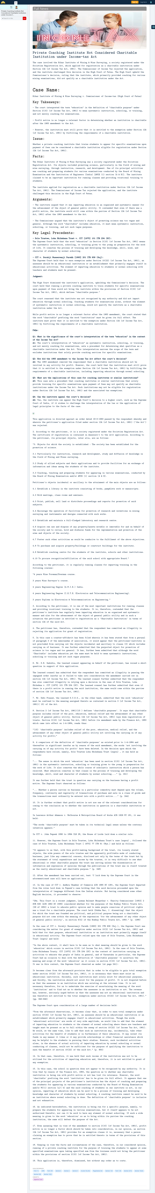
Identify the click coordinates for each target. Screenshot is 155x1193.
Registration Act (97, 1171)
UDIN (43, 1171)
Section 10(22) (139, 1171)
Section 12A (109, 1171)
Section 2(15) (128, 1171)
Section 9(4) (37, 1174)
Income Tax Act (85, 1171)
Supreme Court (38, 1179)
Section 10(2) (48, 1174)
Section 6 (58, 1171)
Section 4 (75, 1171)
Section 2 (67, 1171)
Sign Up (134, 2)
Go (25, 18)
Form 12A (118, 1171)
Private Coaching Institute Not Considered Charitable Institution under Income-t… (13, 13)
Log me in (143, 2)
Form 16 (36, 1171)
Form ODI (50, 1171)
